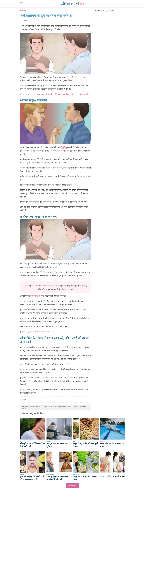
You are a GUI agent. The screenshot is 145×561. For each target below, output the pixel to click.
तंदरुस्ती (101, 441)
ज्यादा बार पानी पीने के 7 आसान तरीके (85, 478)
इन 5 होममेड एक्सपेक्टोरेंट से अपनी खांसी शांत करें (57, 478)
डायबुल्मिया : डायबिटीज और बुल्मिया (57, 445)
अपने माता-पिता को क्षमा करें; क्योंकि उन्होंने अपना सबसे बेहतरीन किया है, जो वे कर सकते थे (59, 94)
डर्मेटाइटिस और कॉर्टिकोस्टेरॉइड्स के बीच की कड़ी (32, 445)
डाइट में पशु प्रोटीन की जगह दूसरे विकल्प (85, 445)
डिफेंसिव (64, 147)
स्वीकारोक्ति (34, 296)
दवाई (21, 441)
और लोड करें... (72, 486)
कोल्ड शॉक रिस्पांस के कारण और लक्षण (112, 445)
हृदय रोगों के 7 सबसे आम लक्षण (38, 332)
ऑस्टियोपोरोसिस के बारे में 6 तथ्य (112, 476)
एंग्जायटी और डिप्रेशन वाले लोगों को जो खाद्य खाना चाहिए (32, 478)
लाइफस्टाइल (23, 10)
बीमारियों (48, 441)
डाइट (74, 441)
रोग (100, 474)
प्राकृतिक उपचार (50, 474)
